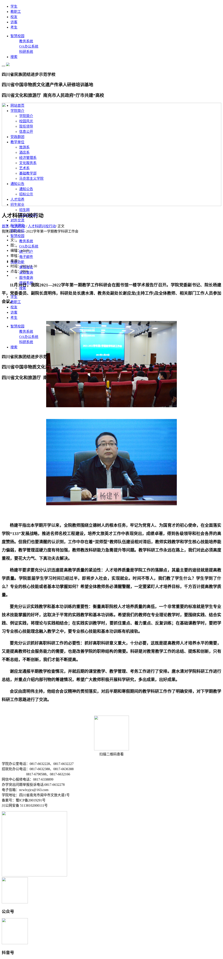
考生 (13, 27)
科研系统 (26, 51)
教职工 (15, 11)
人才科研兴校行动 (42, 226)
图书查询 (26, 277)
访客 (13, 22)
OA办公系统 (28, 46)
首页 (5, 226)
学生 (13, 6)
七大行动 (18, 226)
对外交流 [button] (17, 220)
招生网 (24, 210)
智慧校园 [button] (17, 236)
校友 (13, 17)
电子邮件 (26, 257)
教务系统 (26, 41)
